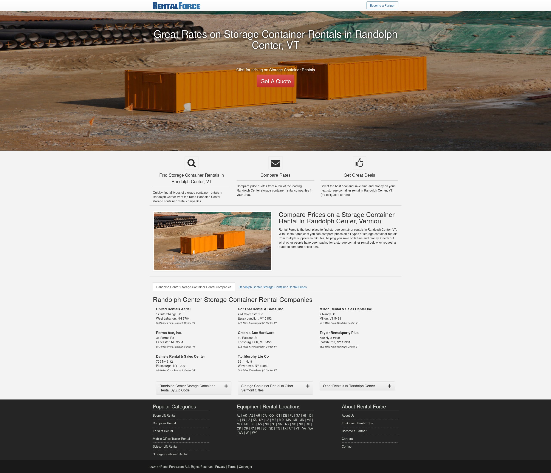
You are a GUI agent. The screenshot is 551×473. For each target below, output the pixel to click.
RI (258, 428)
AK (245, 415)
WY (254, 432)
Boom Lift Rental (164, 415)
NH (267, 424)
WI (247, 432)
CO (271, 415)
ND (301, 424)
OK (239, 428)
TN (278, 428)
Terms (232, 466)
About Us (348, 415)
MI (295, 419)
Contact (347, 446)
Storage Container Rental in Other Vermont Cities (267, 388)
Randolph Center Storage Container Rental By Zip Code (187, 388)
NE (253, 424)
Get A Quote (275, 81)
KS (255, 419)
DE (285, 415)
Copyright (245, 466)
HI (304, 415)
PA (252, 428)
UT (291, 428)
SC (265, 428)
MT (246, 424)
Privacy (220, 466)
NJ (273, 424)
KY (261, 419)
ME (274, 419)
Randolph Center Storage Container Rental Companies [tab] (193, 287)
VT (298, 428)
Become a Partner (382, 5)
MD (281, 419)
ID (309, 415)
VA (304, 428)
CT (278, 415)
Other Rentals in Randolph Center (349, 385)
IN (243, 419)
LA (267, 419)
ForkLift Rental (163, 431)
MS (309, 419)
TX (284, 428)
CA (265, 415)
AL (238, 415)
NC (294, 424)
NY (287, 424)
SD (271, 428)
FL (291, 415)
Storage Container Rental (170, 454)
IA (249, 419)
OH (308, 424)
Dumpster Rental (164, 423)
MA (288, 419)
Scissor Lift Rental (165, 446)
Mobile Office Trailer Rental (171, 438)
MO (239, 424)
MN (301, 419)
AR (258, 415)
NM (280, 424)
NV (260, 424)
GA (298, 415)
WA (310, 428)
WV (240, 432)
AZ (251, 415)
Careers (347, 438)
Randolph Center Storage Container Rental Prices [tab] (273, 287)
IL (238, 419)
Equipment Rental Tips (357, 423)
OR (246, 428)
